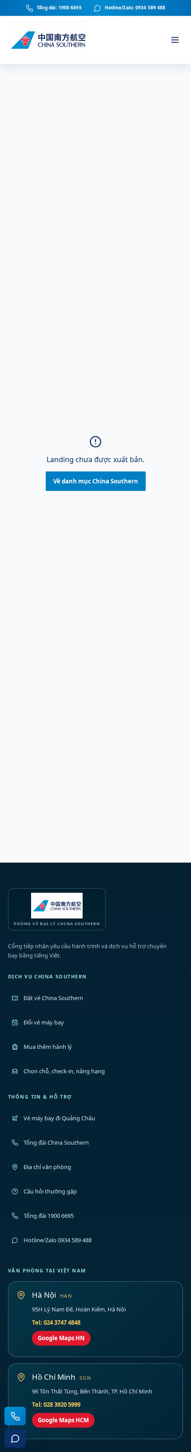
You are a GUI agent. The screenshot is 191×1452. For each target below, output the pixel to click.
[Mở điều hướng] (175, 40)
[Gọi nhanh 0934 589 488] (15, 1416)
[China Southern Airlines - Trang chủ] (49, 40)
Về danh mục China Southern (95, 481)
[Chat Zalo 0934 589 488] (15, 1438)
